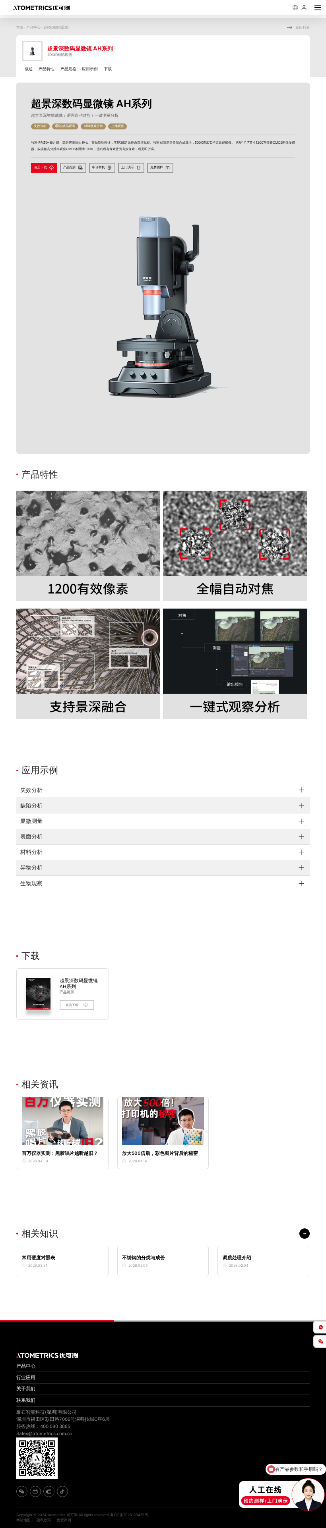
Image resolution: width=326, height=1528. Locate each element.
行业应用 (25, 1377)
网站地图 (23, 1520)
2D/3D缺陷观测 (56, 27)
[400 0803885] (319, 1327)
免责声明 (64, 1520)
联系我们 (25, 1400)
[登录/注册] (304, 7)
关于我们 (25, 1388)
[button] (304, 1233)
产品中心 (33, 27)
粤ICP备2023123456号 (129, 1515)
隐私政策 (44, 1520)
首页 (19, 27)
